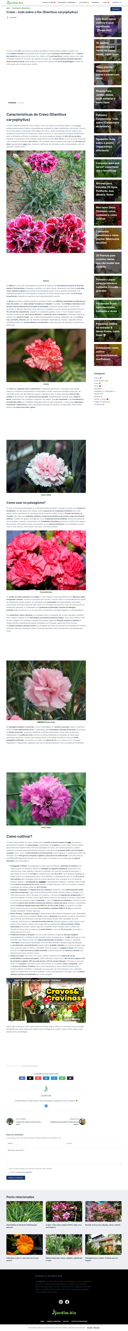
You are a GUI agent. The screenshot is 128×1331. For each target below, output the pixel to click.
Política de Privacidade (79, 1321)
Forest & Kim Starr (46, 592)
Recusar (97, 1328)
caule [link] (25, 144)
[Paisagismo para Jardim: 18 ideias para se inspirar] (103, 1244)
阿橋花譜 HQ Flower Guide (46, 722)
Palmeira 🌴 (98, 394)
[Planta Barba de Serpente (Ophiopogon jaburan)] (24, 1211)
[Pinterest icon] (46, 1105)
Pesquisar (116, 9)
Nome (10, 1143)
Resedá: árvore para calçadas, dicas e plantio (102, 1225)
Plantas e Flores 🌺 (49, 2)
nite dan (46, 384)
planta (78, 126)
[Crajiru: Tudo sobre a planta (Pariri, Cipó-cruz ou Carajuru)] (64, 1211)
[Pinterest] (38, 1078)
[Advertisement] (46, 35)
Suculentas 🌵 (84, 2)
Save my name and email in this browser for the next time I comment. (30, 1168)
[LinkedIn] (46, 1078)
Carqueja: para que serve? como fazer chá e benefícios (107, 167)
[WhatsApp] (62, 1078)
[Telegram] (54, 1078)
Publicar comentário (15, 1178)
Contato (66, 1321)
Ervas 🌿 (97, 383)
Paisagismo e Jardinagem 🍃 (67, 2)
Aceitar (89, 1328)
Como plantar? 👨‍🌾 (101, 381)
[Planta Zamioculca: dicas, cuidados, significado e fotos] (64, 1244)
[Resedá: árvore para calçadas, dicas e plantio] (103, 1211)
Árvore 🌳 (98, 378)
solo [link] (69, 842)
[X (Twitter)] (30, 1078)
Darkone (46, 281)
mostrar (20, 103)
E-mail (69, 1143)
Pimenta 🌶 (98, 396)
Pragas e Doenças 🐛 (102, 402)
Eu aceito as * (20, 1172)
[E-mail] (70, 1078)
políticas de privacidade (24, 1172)
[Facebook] (22, 1078)
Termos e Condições (53, 1321)
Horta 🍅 (106, 2)
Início (42, 1321)
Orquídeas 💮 (96, 2)
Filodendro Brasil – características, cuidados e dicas (107, 307)
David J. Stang (46, 495)
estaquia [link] (42, 882)
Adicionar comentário (16, 1150)
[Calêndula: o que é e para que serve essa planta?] (24, 1244)
